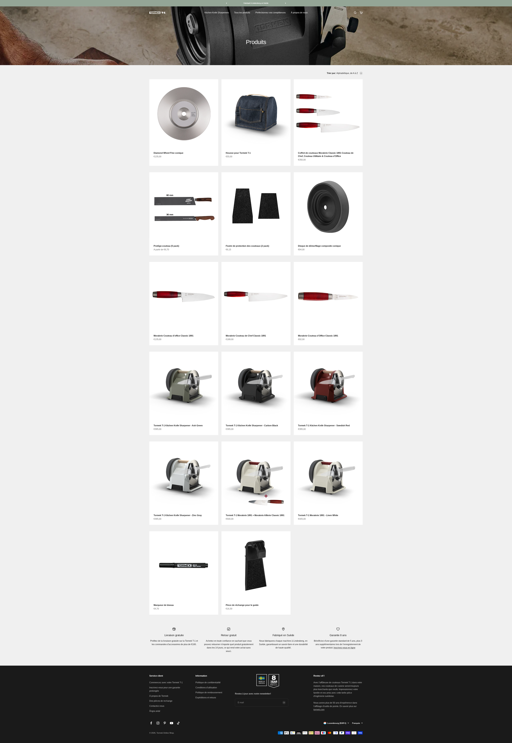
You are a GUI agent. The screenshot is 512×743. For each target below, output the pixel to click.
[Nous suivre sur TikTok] (178, 723)
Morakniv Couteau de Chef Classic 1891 (246, 336)
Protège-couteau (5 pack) (166, 246)
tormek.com (318, 709)
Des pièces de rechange (160, 701)
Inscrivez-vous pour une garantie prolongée (164, 689)
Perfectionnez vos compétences (270, 12)
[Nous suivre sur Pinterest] (165, 723)
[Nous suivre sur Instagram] (158, 723)
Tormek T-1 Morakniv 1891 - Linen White (318, 515)
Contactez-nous (156, 706)
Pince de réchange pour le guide (242, 605)
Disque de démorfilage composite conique (319, 246)
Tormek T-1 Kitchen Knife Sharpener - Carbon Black (252, 425)
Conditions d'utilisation (206, 687)
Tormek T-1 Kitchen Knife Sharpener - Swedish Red (324, 425)
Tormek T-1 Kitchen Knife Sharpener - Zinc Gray (178, 515)
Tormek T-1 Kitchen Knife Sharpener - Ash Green (178, 425)
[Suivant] (285, 3)
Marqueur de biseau (164, 605)
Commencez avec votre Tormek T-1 (166, 682)
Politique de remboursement (208, 692)
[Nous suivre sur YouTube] (171, 723)
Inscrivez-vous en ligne (344, 648)
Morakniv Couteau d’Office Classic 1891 (318, 336)
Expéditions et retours (205, 697)
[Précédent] (226, 3)
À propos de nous (299, 12)
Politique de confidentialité (208, 682)
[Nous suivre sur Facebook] (151, 723)
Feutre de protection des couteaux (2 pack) (247, 246)
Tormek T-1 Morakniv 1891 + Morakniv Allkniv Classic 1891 (255, 515)
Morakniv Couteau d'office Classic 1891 (173, 336)
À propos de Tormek (158, 696)
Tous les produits (242, 12)
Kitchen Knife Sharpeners (217, 12)
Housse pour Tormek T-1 (238, 153)
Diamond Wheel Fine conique (168, 153)
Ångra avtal (154, 711)
